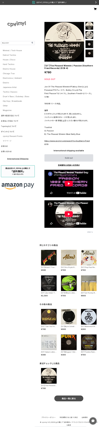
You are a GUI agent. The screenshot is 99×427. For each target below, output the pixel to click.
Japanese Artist (10, 87)
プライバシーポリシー (49, 417)
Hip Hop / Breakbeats (12, 101)
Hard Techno (8, 64)
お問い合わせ (6, 151)
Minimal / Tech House (12, 50)
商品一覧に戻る (69, 398)
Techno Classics (10, 92)
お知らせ (4, 146)
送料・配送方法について (10, 116)
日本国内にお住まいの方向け (69, 165)
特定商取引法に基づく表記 (69, 417)
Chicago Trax (9, 73)
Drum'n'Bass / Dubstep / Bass (16, 96)
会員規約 (85, 417)
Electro (6, 83)
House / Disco (9, 60)
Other (5, 106)
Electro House (9, 69)
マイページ (7, 141)
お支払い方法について (9, 121)
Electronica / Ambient (12, 78)
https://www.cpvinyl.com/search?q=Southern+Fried (67, 141)
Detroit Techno (9, 55)
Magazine (7, 110)
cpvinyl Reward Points (13, 136)
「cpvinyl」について (8, 126)
